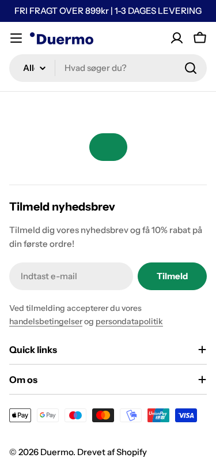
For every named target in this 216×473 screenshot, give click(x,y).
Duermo (56, 451)
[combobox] (108, 68)
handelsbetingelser (45, 321)
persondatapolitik (129, 321)
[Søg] (191, 68)
